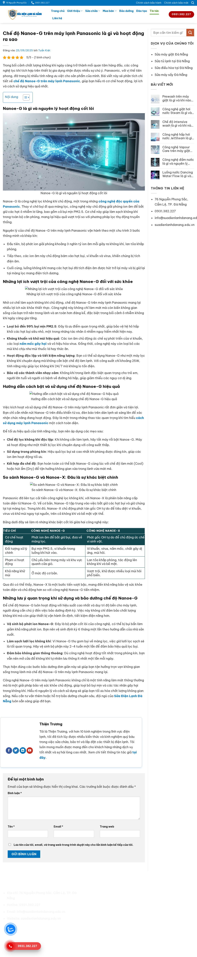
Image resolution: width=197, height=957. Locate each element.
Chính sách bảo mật (176, 2)
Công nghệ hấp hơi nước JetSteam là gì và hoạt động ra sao (177, 136)
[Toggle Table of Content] (24, 97)
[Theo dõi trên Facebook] (9, 750)
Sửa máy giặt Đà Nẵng (171, 54)
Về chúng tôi (98, 893)
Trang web (107, 826)
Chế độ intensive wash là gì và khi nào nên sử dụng (177, 123)
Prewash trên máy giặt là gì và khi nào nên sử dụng (176, 98)
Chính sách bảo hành (148, 2)
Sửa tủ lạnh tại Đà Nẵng (172, 61)
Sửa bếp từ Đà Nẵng (153, 913)
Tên (11, 826)
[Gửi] (190, 32)
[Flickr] (52, 927)
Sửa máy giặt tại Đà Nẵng (157, 899)
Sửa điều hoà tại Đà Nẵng (157, 893)
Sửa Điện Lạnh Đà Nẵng (112, 945)
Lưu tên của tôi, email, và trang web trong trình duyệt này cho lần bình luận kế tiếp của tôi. (73, 845)
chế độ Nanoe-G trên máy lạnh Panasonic (46, 81)
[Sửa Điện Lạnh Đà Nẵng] (24, 14)
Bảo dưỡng (126, 11)
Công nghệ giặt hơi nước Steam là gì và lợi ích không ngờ (177, 111)
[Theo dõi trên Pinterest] (31, 927)
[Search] (192, 3)
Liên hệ (57, 18)
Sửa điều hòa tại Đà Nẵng (174, 68)
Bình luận (15, 793)
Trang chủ (57, 11)
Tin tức (154, 11)
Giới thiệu (73, 11)
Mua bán (108, 11)
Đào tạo (141, 11)
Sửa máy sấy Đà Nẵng (171, 75)
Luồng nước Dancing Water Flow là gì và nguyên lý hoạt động (177, 174)
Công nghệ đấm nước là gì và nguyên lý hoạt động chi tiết (178, 161)
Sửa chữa (91, 11)
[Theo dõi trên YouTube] (30, 750)
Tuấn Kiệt (44, 50)
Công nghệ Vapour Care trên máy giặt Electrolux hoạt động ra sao (178, 149)
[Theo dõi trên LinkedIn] (23, 750)
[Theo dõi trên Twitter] (16, 750)
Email (58, 826)
